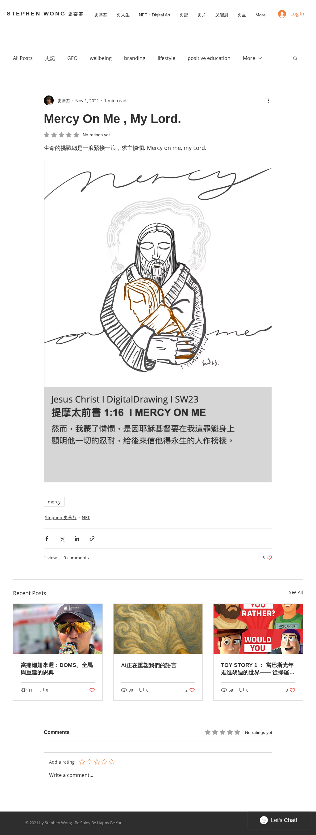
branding (134, 58)
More (249, 58)
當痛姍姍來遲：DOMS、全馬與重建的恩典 (57, 669)
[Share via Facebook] (47, 538)
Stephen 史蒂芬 (61, 517)
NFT (86, 517)
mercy (54, 502)
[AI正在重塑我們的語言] (158, 629)
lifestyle (166, 58)
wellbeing (101, 58)
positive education (209, 58)
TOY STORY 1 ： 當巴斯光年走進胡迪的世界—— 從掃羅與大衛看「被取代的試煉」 (258, 669)
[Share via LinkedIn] (77, 538)
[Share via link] (92, 538)
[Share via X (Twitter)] (62, 538)
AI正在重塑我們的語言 (149, 665)
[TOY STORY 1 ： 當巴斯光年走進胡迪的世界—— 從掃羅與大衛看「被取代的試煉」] (258, 629)
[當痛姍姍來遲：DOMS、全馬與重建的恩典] (57, 629)
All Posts (23, 58)
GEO (72, 58)
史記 (50, 58)
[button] (295, 58)
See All (296, 592)
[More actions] (268, 100)
